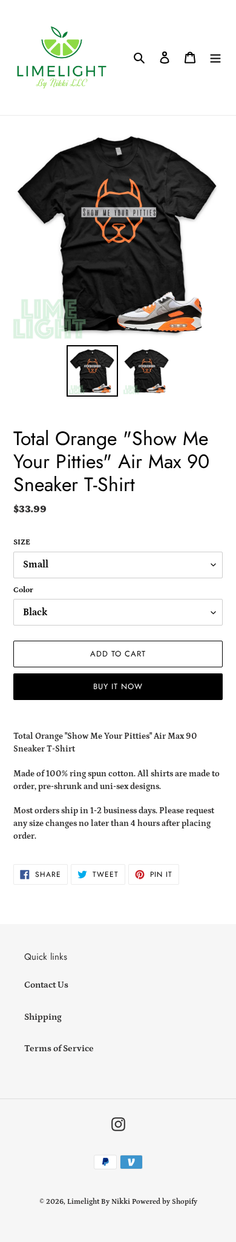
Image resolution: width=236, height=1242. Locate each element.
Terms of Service (59, 1048)
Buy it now (118, 686)
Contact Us (46, 985)
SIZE (21, 542)
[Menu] (215, 58)
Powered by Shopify (164, 1202)
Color (23, 590)
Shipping (43, 1017)
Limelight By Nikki (98, 1202)
